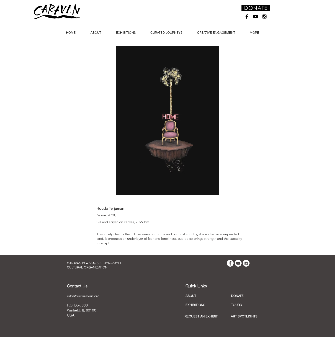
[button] (97, 32)
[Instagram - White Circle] (246, 263)
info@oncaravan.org (83, 296)
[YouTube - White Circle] (238, 263)
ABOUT (191, 296)
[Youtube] (255, 16)
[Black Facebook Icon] (247, 16)
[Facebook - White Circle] (230, 263)
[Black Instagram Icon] (264, 16)
